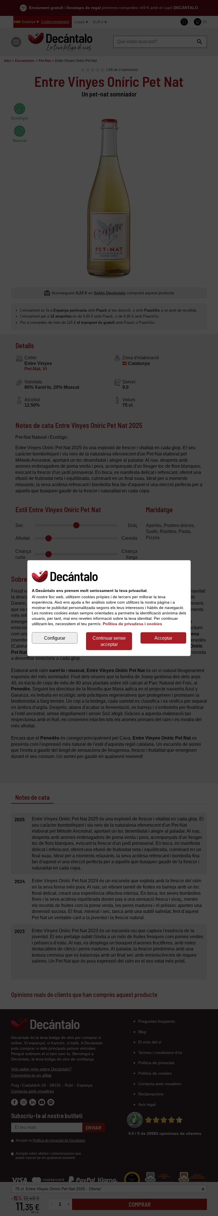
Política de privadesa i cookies (132, 623)
